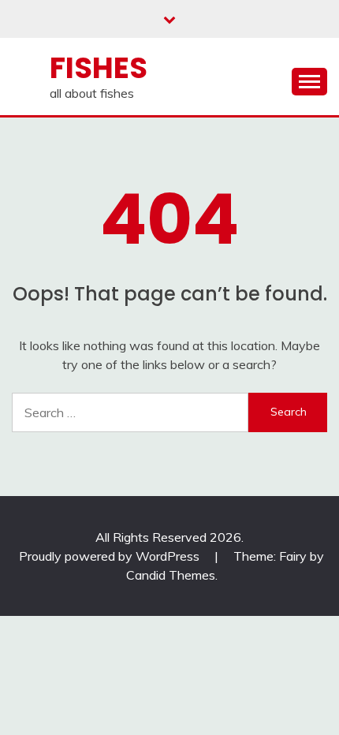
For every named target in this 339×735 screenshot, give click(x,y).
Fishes (98, 67)
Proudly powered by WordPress (111, 556)
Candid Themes (170, 575)
